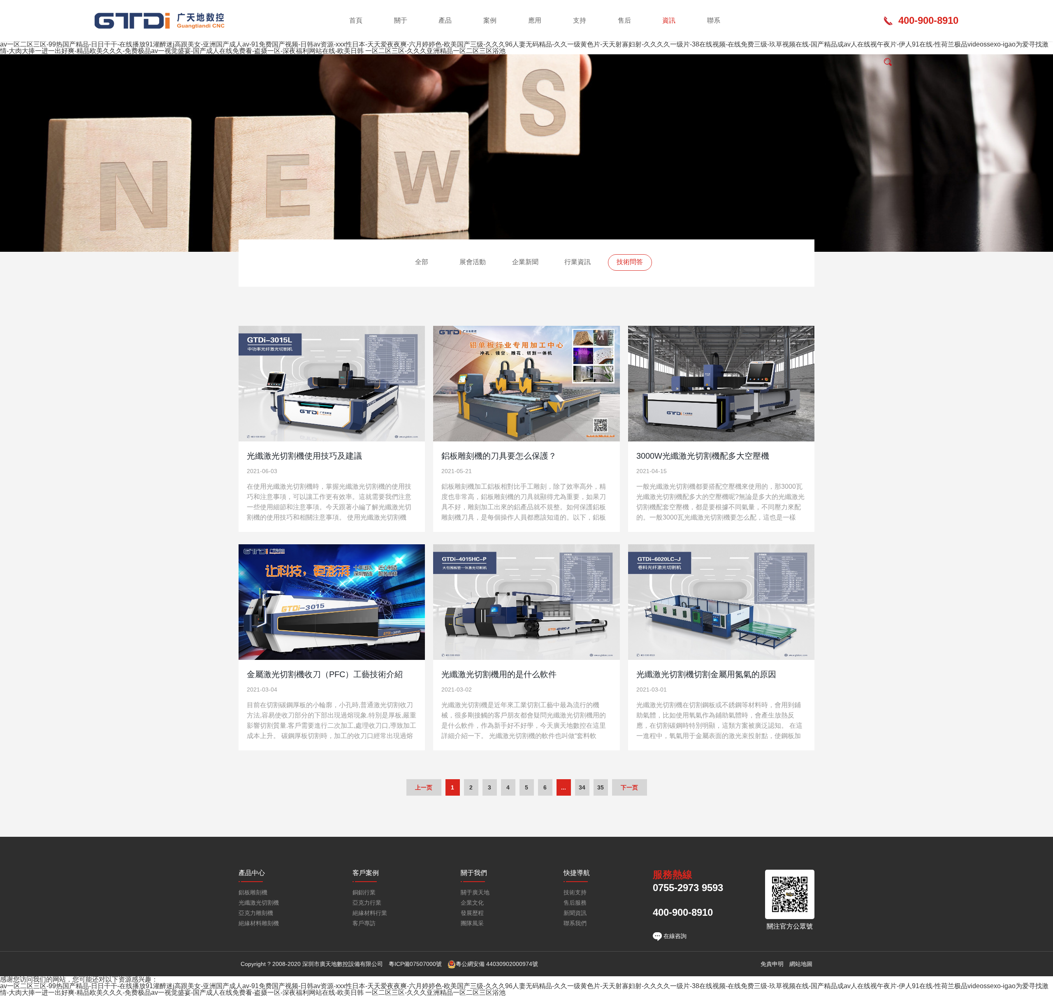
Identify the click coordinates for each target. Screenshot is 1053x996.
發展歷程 (472, 913)
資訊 (668, 20)
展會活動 (472, 261)
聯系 (713, 20)
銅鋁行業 (364, 892)
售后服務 (575, 903)
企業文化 (472, 903)
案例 (489, 20)
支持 (579, 20)
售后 (624, 20)
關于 (400, 20)
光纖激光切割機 (259, 903)
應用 (534, 20)
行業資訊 (577, 261)
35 (600, 787)
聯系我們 (575, 923)
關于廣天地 (475, 892)
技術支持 (575, 892)
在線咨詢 (674, 936)
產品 (445, 20)
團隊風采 (472, 923)
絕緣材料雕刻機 (259, 923)
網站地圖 (800, 964)
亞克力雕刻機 (256, 913)
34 (582, 787)
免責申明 (772, 964)
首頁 (355, 20)
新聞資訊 (575, 913)
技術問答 (630, 261)
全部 (421, 261)
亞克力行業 (367, 903)
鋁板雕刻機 (253, 892)
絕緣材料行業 (370, 913)
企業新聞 (525, 261)
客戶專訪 (364, 923)
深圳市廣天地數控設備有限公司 (160, 20)
